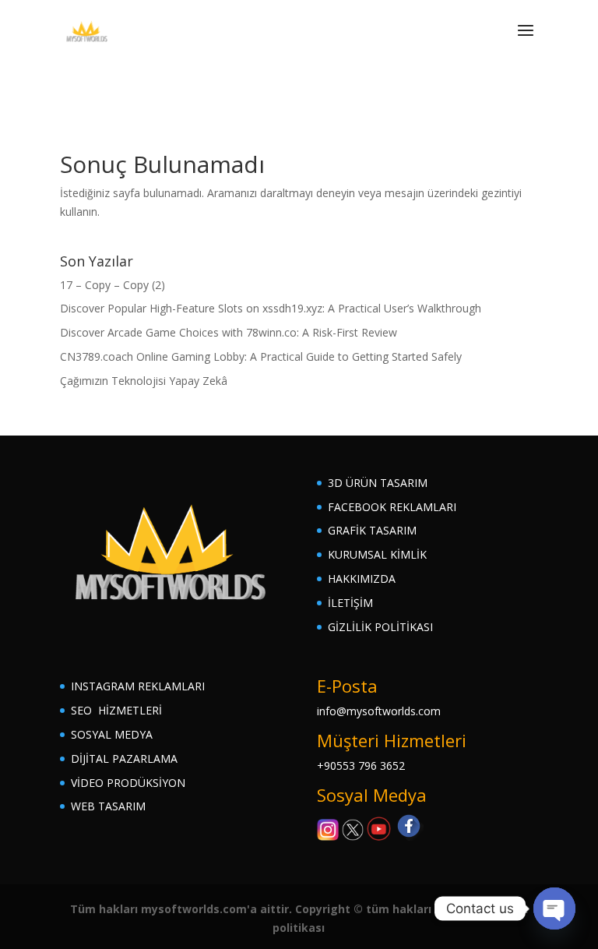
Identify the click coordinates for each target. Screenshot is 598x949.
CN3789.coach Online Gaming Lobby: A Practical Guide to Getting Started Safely (261, 356)
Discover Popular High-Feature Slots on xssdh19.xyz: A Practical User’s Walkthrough (270, 308)
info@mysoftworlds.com (379, 711)
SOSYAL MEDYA (112, 734)
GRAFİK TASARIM (372, 530)
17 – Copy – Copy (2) (112, 284)
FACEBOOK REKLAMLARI (392, 506)
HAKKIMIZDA (362, 578)
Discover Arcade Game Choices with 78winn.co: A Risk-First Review (228, 332)
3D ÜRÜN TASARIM (377, 482)
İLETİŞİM (350, 602)
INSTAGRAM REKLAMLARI (138, 686)
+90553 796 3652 (361, 765)
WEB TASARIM (108, 806)
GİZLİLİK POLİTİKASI (380, 626)
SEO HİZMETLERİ (116, 710)
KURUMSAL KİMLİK (377, 554)
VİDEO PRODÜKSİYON (128, 782)
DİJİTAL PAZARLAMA (124, 758)
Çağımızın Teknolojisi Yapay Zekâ (143, 380)
